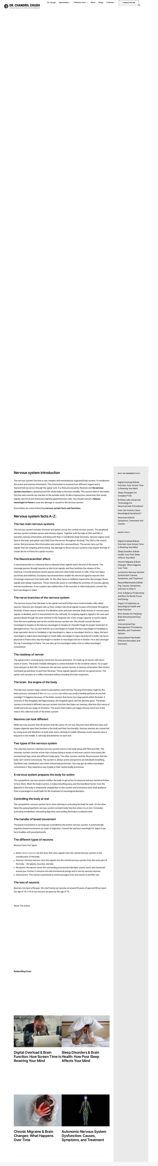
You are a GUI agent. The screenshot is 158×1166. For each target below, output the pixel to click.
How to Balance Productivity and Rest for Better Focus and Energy (131, 596)
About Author (53, 953)
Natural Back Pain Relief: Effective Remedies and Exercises (129, 640)
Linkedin (76, 953)
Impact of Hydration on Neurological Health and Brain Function (129, 606)
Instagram (66, 953)
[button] (38, 1031)
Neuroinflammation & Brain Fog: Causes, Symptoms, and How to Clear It (130, 585)
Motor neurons (29, 853)
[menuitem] (51, 2)
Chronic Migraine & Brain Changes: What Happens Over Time (33, 1135)
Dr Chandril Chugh (92, 242)
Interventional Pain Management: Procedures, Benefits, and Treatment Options (130, 629)
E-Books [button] (110, 2)
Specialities (64, 2)
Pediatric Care (80, 2)
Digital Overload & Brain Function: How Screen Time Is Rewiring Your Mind (37, 1056)
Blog (76, 242)
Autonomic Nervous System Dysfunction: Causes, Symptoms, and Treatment (84, 1135)
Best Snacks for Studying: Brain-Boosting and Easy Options (130, 617)
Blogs (101, 2)
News (93, 2)
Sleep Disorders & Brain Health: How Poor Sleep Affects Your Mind (80, 1056)
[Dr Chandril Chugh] (22, 6)
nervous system (51, 693)
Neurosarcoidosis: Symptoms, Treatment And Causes (130, 520)
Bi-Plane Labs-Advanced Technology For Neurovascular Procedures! (130, 503)
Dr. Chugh (51, 2)
